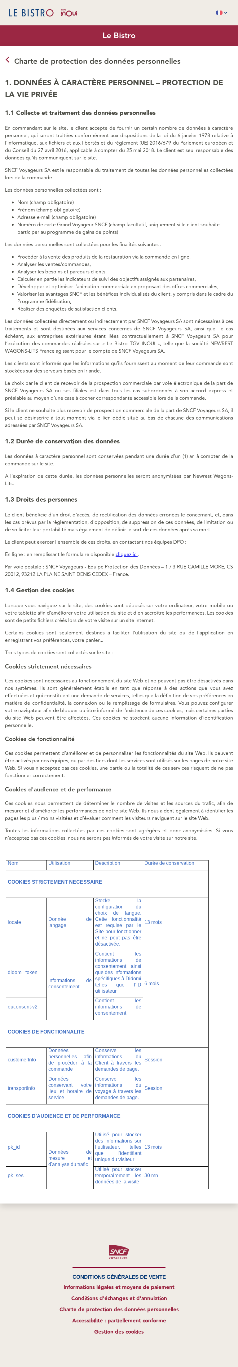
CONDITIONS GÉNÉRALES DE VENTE (119, 1277)
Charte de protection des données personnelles (119, 1310)
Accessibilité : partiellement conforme (119, 1321)
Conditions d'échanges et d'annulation (119, 1299)
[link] (7, 63)
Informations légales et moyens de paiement (119, 1287)
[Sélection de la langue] (221, 12)
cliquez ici (127, 554)
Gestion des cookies (119, 1332)
